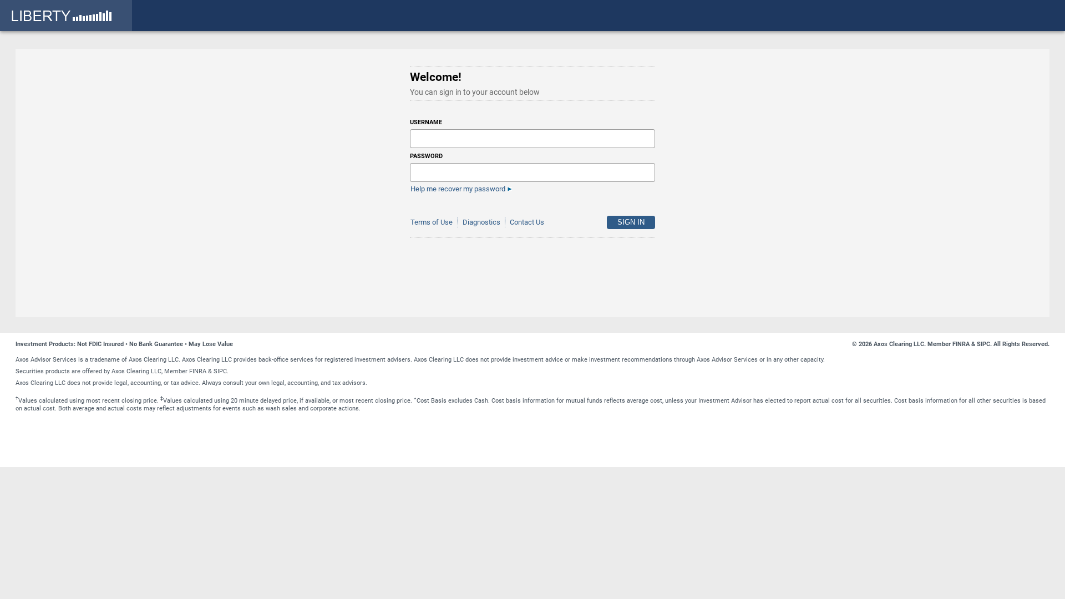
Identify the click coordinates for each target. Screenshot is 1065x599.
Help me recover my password (457, 189)
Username (426, 122)
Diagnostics (481, 222)
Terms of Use (431, 222)
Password (426, 156)
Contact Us (527, 222)
